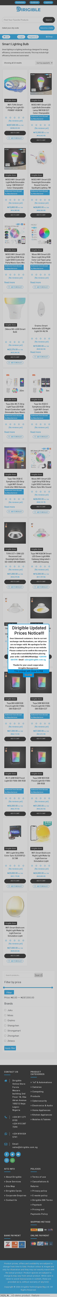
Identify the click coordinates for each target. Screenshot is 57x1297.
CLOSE (28, 675)
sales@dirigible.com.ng (35, 660)
